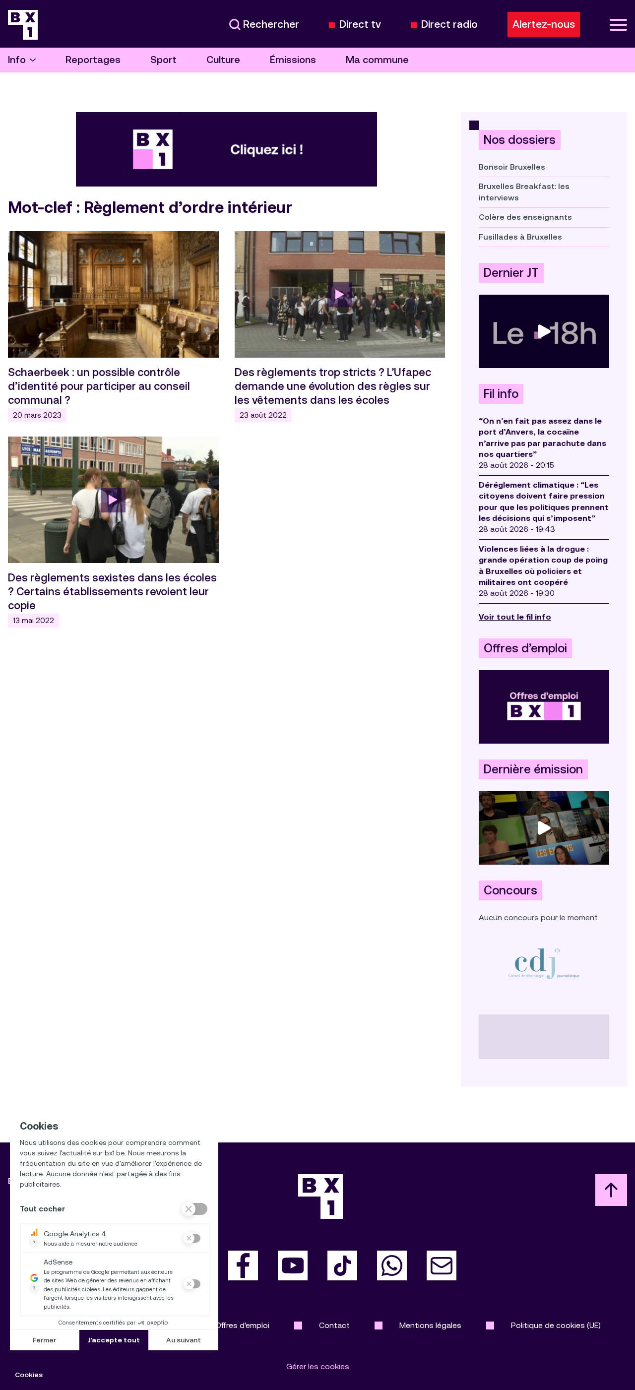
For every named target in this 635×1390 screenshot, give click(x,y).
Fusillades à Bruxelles (520, 237)
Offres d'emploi (242, 1325)
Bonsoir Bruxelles (512, 167)
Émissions (293, 60)
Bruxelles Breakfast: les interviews (524, 192)
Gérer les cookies (317, 1366)
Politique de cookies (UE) (556, 1325)
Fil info (501, 393)
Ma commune (377, 60)
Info (17, 60)
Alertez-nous (543, 24)
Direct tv (360, 24)
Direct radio (449, 24)
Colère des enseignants (525, 217)
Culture (223, 60)
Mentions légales (430, 1325)
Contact (334, 1325)
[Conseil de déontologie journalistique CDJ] (544, 963)
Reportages (93, 60)
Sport (163, 60)
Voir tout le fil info (515, 617)
